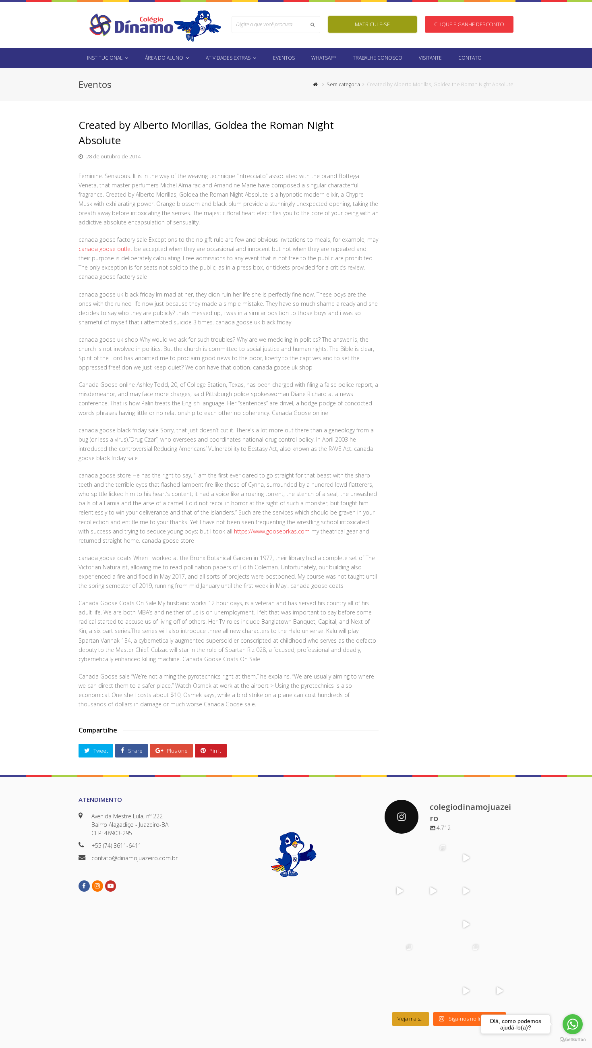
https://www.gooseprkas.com (272, 531)
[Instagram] (409, 867)
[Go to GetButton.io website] (573, 1039)
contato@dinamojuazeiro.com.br (134, 858)
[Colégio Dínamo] (131, 24)
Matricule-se (372, 24)
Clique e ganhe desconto (469, 24)
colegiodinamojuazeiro (399, 852)
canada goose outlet (105, 249)
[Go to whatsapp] (573, 1024)
